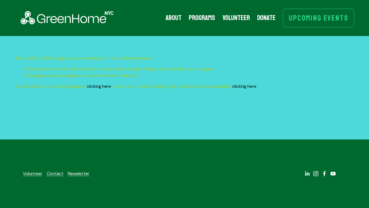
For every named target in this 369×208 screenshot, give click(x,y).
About (174, 17)
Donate (266, 17)
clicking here (99, 86)
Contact (55, 173)
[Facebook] (324, 173)
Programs (202, 17)
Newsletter (78, 173)
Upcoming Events (318, 18)
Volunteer (236, 17)
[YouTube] (333, 173)
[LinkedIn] (307, 173)
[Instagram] (315, 173)
